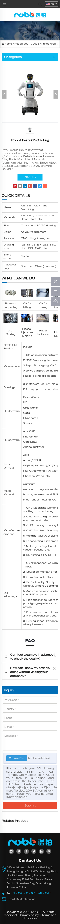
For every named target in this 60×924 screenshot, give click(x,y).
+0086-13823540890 (31, 893)
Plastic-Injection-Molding (27, 332)
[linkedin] (41, 851)
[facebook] (26, 851)
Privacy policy (29, 915)
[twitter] (33, 851)
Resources (21, 43)
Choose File (16, 758)
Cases (35, 43)
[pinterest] (18, 851)
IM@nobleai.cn (16, 797)
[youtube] (48, 851)
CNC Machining (36, 360)
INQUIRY (30, 177)
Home (8, 43)
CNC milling (28, 238)
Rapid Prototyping (37, 365)
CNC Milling (33, 516)
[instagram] (11, 851)
